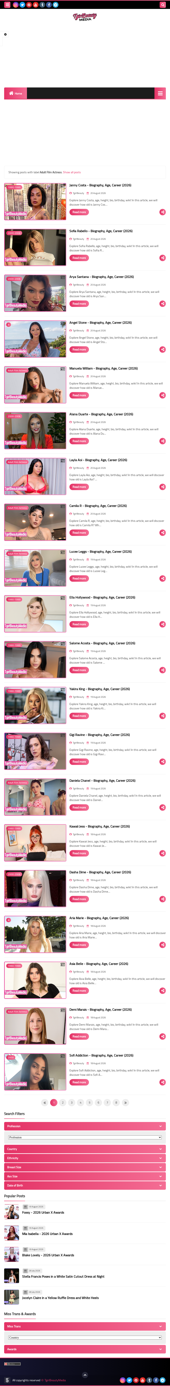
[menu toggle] (7, 5)
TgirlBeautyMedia (55, 1380)
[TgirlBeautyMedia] (85, 17)
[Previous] (125, 1102)
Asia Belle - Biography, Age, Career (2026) (98, 964)
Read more (79, 212)
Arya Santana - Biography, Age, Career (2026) (101, 277)
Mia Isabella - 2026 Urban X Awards (47, 1234)
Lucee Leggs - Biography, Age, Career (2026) (100, 551)
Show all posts (72, 172)
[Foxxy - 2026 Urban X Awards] (11, 1211)
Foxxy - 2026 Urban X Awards (43, 1212)
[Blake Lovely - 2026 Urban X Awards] (11, 1254)
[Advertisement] (85, 54)
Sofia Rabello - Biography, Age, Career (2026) (100, 231)
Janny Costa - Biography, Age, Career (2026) (100, 185)
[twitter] (22, 5)
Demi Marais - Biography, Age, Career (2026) (100, 1009)
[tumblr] (42, 5)
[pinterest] (29, 5)
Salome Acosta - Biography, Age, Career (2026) (102, 643)
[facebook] (49, 5)
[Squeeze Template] (7, 1380)
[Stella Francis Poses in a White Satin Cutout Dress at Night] (11, 1275)
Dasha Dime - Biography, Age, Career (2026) (100, 872)
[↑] (85, 1375)
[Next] (44, 1102)
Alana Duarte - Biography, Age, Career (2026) (101, 414)
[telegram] (55, 5)
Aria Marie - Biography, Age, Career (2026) (99, 918)
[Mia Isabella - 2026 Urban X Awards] (11, 1233)
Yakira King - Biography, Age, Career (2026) (99, 689)
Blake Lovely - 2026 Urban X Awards (48, 1255)
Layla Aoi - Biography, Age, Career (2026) (98, 460)
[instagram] (16, 5)
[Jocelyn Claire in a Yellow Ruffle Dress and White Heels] (11, 1297)
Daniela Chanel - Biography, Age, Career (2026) (102, 780)
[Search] (163, 5)
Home (18, 93)
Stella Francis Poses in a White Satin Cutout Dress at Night (63, 1276)
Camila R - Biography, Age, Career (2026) (98, 506)
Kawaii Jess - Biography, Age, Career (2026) (99, 826)
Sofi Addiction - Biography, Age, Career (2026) (101, 1055)
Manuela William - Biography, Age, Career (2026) (103, 368)
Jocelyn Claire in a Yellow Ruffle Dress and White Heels (60, 1298)
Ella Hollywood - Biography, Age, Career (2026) (102, 597)
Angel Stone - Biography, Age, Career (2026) (100, 322)
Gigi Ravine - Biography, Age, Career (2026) (99, 735)
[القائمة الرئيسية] (160, 93)
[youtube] (36, 5)
